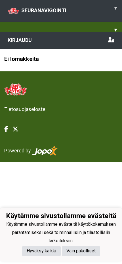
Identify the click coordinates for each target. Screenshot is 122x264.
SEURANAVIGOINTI (69, 9)
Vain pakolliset (81, 251)
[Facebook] (8, 129)
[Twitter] (17, 129)
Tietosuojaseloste (24, 109)
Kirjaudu (20, 40)
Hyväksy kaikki (41, 251)
